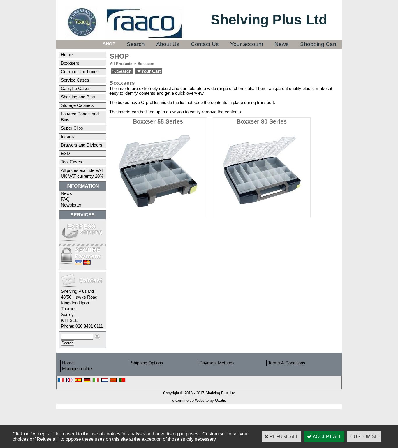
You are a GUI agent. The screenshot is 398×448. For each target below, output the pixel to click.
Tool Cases (71, 162)
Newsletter (71, 205)
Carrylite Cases (76, 88)
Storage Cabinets (77, 105)
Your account (246, 44)
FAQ (65, 199)
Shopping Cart (318, 44)
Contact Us (205, 44)
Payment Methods (217, 363)
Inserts (67, 136)
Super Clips (72, 128)
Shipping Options (147, 363)
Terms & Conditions (286, 363)
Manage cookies (78, 368)
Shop (109, 44)
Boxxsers (70, 63)
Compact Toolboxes (80, 71)
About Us (167, 44)
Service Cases (75, 80)
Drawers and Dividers (81, 145)
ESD (65, 153)
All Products (121, 63)
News (281, 44)
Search (136, 44)
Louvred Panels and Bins (80, 117)
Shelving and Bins (78, 97)
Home (67, 54)
